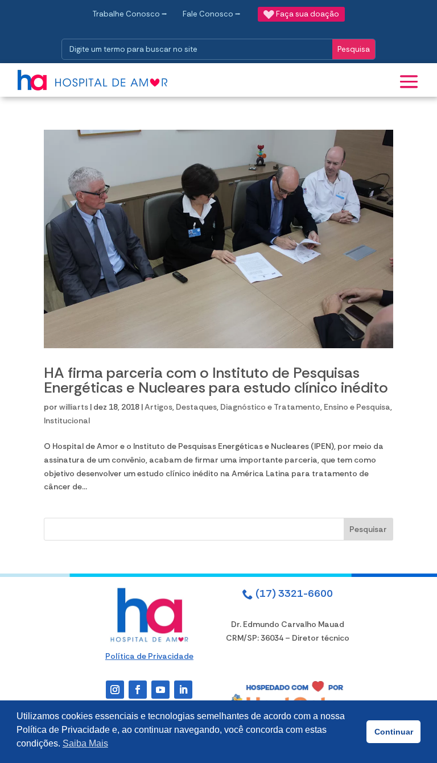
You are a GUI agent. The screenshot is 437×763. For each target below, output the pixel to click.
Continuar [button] (393, 731)
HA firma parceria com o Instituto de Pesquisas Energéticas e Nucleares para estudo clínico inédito (216, 380)
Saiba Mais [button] (85, 743)
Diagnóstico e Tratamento (270, 407)
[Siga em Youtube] (160, 689)
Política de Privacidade (149, 656)
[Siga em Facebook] (138, 689)
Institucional (67, 420)
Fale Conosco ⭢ (212, 14)
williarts (73, 407)
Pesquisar (368, 529)
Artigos (158, 407)
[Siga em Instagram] (115, 689)
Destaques (196, 407)
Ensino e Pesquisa (357, 407)
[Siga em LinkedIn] (183, 689)
